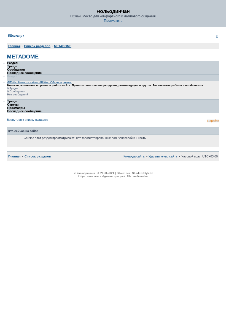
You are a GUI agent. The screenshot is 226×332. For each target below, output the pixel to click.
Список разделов (38, 156)
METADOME (23, 56)
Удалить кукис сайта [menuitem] (163, 156)
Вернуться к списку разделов (27, 119)
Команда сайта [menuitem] (133, 156)
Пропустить (113, 21)
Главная (14, 156)
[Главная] (7, 0)
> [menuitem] (217, 36)
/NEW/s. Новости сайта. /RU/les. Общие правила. (39, 82)
